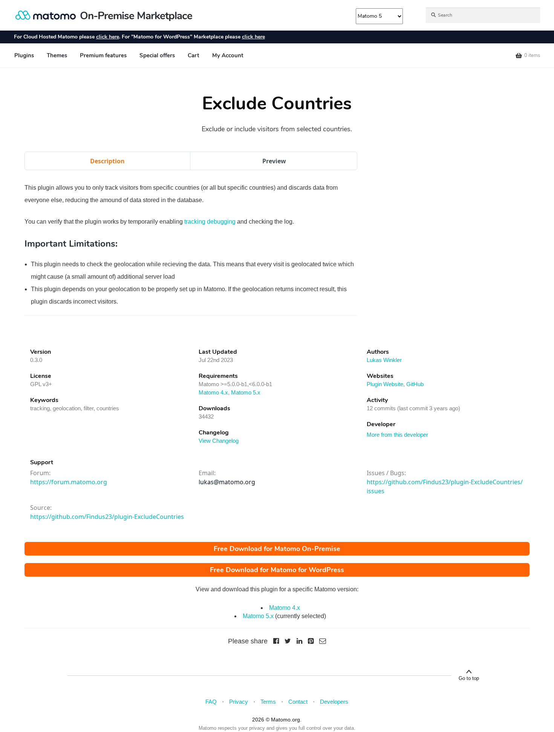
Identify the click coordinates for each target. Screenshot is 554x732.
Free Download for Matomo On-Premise (277, 548)
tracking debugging (210, 221)
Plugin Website (385, 384)
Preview (274, 161)
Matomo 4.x (213, 392)
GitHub (415, 384)
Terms (268, 701)
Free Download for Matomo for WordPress (277, 569)
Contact (298, 701)
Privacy (238, 701)
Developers (334, 701)
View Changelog (219, 440)
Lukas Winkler (384, 360)
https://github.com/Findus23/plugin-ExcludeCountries (107, 517)
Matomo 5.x (245, 392)
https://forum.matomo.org (68, 482)
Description (107, 161)
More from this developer (397, 434)
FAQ (211, 701)
